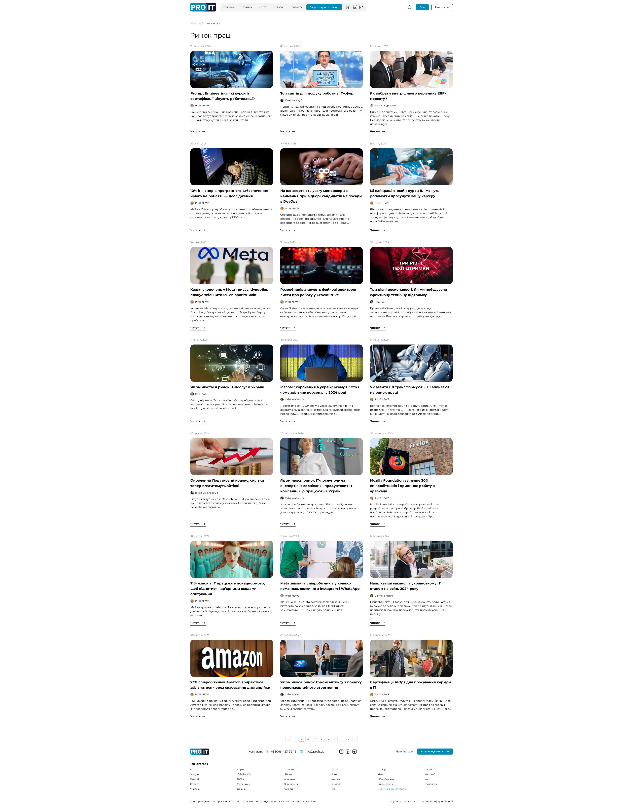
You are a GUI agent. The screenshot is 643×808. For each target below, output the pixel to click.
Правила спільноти (403, 801)
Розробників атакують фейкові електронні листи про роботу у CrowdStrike (319, 292)
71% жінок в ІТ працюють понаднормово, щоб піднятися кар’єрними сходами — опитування (227, 588)
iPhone (288, 774)
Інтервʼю (336, 779)
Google (194, 774)
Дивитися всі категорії (392, 788)
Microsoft (430, 774)
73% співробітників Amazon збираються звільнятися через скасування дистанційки (230, 685)
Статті (263, 7)
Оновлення (291, 784)
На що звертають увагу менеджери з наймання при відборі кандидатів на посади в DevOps (321, 196)
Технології (430, 784)
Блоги (278, 7)
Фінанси (242, 788)
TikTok (240, 779)
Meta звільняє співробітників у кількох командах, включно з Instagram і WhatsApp (320, 586)
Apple (240, 769)
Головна (229, 7)
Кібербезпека (386, 779)
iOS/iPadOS (244, 774)
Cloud (334, 769)
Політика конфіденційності (436, 801)
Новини (247, 7)
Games (428, 769)
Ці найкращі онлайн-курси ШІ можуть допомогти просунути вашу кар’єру (404, 193)
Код (426, 779)
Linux (334, 774)
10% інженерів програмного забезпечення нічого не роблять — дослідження (229, 193)
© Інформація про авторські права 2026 (214, 801)
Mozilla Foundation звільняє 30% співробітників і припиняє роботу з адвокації (402, 485)
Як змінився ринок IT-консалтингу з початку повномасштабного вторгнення (321, 685)
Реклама (336, 784)
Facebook (348, 7)
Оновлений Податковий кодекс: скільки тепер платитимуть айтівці (227, 483)
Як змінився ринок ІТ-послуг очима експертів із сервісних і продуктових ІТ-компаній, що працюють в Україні (317, 485)
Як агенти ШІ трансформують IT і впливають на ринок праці (410, 389)
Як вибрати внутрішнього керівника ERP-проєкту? (408, 96)
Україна (195, 788)
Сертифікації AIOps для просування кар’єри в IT (410, 685)
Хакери (288, 788)
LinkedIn (355, 7)
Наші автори (404, 751)
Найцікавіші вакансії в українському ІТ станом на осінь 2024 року (405, 586)
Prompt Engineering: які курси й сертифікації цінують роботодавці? (222, 96)
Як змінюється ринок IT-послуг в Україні (227, 387)
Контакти (296, 7)
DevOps (382, 769)
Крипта (194, 784)
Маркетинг (244, 784)
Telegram (361, 7)
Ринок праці (385, 784)
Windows (289, 779)
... (341, 738)
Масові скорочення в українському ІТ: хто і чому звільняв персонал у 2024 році (319, 389)
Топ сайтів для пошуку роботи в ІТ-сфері (317, 93)
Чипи (334, 788)
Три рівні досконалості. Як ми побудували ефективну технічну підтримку (408, 292)
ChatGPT (289, 769)
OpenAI (194, 779)
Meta (380, 774)
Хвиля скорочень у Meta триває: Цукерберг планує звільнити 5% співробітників (230, 292)
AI (191, 769)
